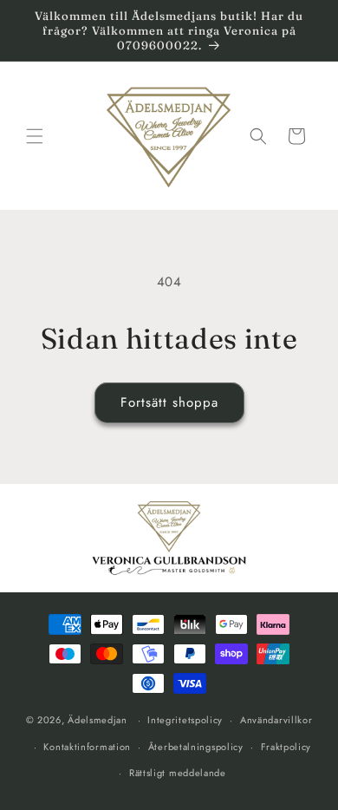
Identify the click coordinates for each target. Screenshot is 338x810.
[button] (35, 136)
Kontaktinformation (87, 747)
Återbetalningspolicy (196, 747)
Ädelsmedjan (97, 720)
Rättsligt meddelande (177, 773)
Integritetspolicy (185, 720)
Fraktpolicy (286, 747)
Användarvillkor (276, 720)
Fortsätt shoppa (169, 402)
